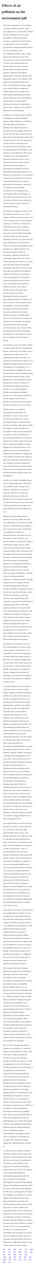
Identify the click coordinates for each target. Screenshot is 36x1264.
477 (4, 1249)
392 (26, 1249)
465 (10, 1259)
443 (4, 1254)
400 (4, 1262)
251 (4, 1252)
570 (25, 1259)
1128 (4, 1257)
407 (20, 1259)
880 (15, 1257)
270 (20, 1257)
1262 (31, 1252)
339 (9, 1262)
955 (30, 1257)
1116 (20, 1254)
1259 (26, 1254)
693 (15, 1259)
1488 (31, 1249)
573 (9, 1252)
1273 (25, 1252)
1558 (14, 1249)
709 (9, 1249)
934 (9, 1254)
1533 (20, 1249)
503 (10, 1257)
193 (14, 1252)
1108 (19, 1252)
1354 (4, 1259)
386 (25, 1257)
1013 (14, 1254)
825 (30, 1259)
